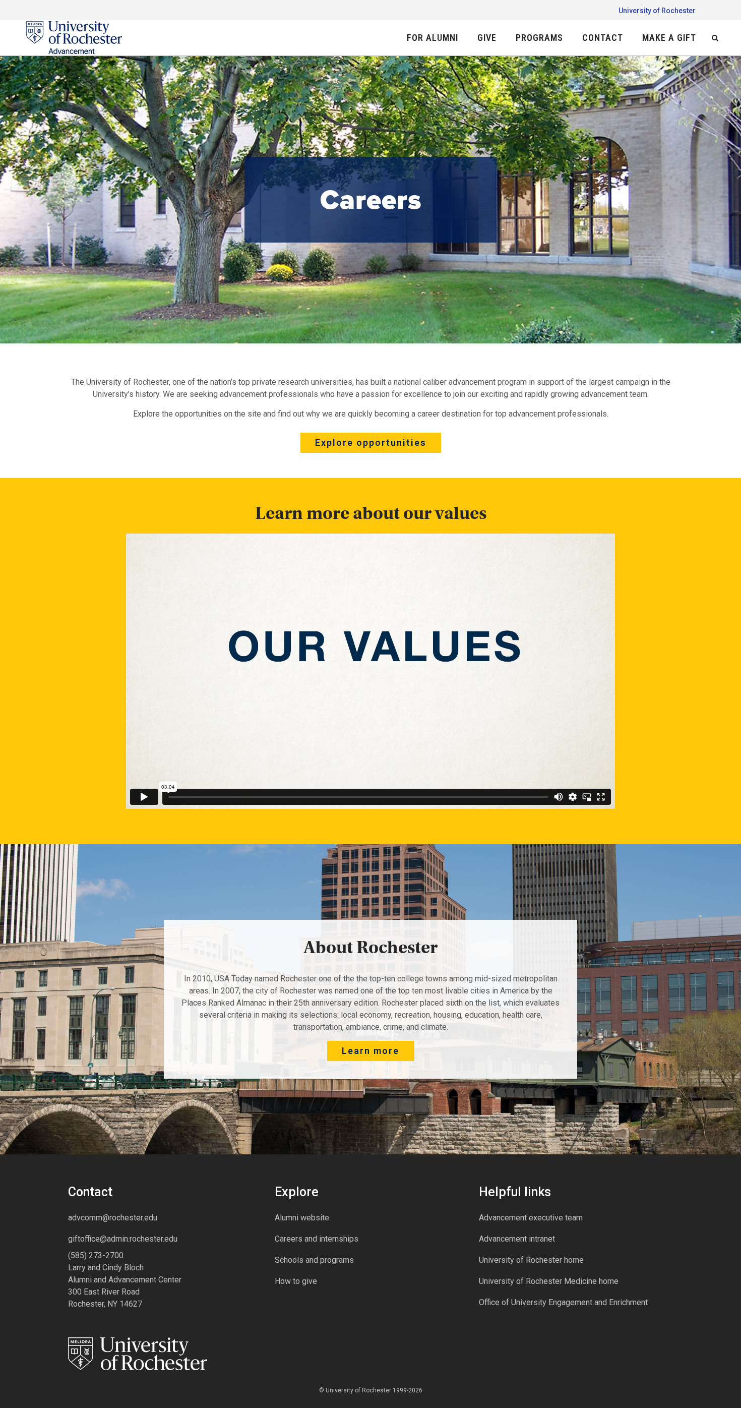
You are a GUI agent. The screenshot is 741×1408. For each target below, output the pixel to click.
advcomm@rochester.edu (112, 1217)
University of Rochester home (531, 1260)
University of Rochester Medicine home (549, 1281)
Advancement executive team (531, 1217)
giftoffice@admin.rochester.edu (122, 1239)
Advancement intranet (517, 1239)
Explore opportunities (370, 442)
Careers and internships (316, 1239)
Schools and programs (314, 1260)
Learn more (370, 1050)
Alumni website (302, 1217)
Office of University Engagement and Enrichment (563, 1302)
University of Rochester (657, 11)
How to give (296, 1281)
